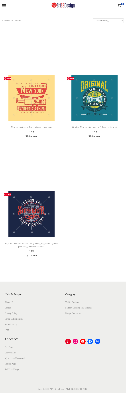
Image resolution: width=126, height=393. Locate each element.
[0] (119, 5)
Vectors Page (10, 364)
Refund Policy (11, 324)
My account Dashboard (15, 358)
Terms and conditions (14, 319)
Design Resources (73, 313)
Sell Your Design (12, 369)
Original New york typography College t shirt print (94, 127)
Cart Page (9, 347)
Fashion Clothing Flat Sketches (78, 308)
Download (32, 136)
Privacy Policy (11, 313)
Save (9, 78)
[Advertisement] (63, 52)
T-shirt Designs (72, 302)
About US (9, 302)
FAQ (7, 330)
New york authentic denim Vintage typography (31, 127)
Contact (8, 308)
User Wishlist (10, 353)
